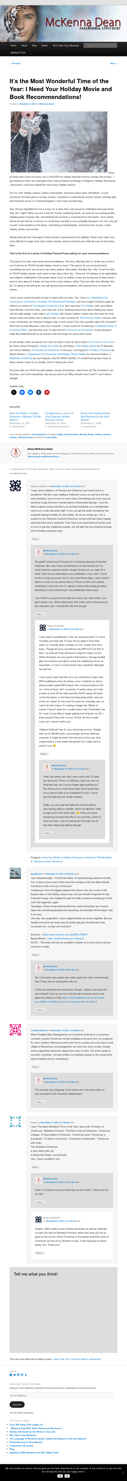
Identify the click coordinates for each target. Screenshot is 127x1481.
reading (97, 434)
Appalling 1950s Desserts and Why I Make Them (34, 1452)
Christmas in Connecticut (23, 301)
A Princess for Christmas (79, 329)
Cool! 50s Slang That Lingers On (26, 1424)
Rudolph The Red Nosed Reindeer (56, 301)
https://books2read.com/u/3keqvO (65, 938)
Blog (34, 45)
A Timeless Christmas (99, 350)
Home (13, 45)
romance (106, 434)
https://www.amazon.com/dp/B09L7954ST (65, 934)
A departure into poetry (21, 1445)
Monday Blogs (86, 434)
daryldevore (36, 873)
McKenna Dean (47, 103)
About (24, 45)
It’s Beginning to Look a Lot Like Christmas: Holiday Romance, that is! (59, 416)
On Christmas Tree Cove (100, 342)
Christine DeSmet (39, 1030)
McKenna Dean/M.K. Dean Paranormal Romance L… (37, 1428)
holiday (60, 434)
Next (113, 63)
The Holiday (87, 305)
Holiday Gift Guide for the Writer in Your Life (32, 1431)
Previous (15, 63)
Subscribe (17, 1404)
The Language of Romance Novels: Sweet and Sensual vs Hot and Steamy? (48, 1438)
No (67, 1476)
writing (13, 437)
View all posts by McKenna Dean (44, 456)
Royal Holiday (78, 354)
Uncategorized (38, 434)
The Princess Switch (91, 317)
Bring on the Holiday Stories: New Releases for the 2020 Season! (95, 416)
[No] (123, 1472)
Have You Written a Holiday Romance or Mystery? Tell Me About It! (25, 416)
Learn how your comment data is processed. (77, 1359)
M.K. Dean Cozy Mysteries (66, 45)
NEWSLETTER (18, 52)
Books (45, 45)
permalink (52, 437)
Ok (60, 1476)
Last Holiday (52, 313)
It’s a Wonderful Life (96, 297)
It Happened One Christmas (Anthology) (48, 354)
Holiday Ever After (49, 346)
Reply (35, 538)
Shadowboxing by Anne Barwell (26, 1442)
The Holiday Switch (86, 346)
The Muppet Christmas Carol (48, 305)
